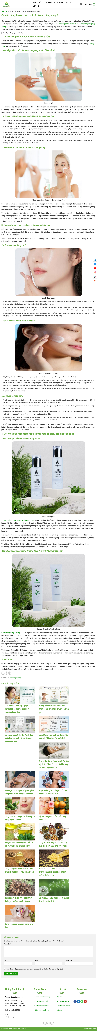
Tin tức (68, 3)
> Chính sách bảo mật (41, 1006)
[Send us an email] (53, 1023)
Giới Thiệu (47, 3)
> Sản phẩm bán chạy (63, 1001)
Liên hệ (36, 6)
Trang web (68, 960)
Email (37, 960)
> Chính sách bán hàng (42, 997)
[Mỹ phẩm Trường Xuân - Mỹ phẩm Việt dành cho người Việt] (15, 4)
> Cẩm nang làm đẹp (63, 1006)
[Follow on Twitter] (78, 1001)
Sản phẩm (58, 3)
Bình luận (7, 944)
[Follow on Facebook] (75, 1001)
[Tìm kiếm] (81, 4)
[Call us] (81, 1001)
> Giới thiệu (59, 997)
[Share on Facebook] (3, 673)
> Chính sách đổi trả (41, 1001)
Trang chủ (36, 3)
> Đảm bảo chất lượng (42, 1010)
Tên (5, 960)
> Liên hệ (59, 1010)
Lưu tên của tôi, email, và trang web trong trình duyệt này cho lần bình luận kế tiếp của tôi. (35, 969)
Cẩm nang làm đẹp (15, 678)
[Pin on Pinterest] (9, 673)
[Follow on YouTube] (85, 1001)
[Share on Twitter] (6, 673)
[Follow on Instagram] (46, 1023)
